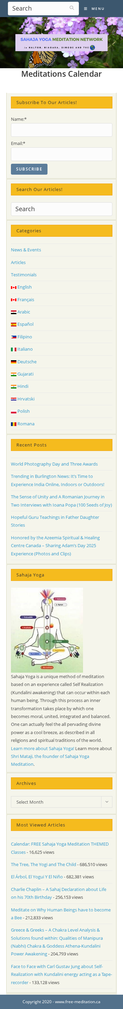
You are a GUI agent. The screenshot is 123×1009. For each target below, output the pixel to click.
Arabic (23, 312)
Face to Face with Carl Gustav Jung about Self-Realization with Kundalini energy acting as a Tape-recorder (61, 974)
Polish (23, 411)
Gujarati (24, 374)
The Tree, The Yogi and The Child (43, 864)
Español (24, 324)
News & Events (26, 250)
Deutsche (26, 362)
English (24, 287)
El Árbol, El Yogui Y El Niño (37, 877)
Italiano (24, 349)
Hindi (22, 386)
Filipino (24, 337)
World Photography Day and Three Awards (54, 464)
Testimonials (24, 275)
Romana (25, 424)
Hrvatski (25, 399)
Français (25, 299)
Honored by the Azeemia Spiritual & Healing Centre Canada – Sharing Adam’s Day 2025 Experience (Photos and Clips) (55, 546)
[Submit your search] (72, 8)
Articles (18, 262)
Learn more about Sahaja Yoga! (42, 748)
